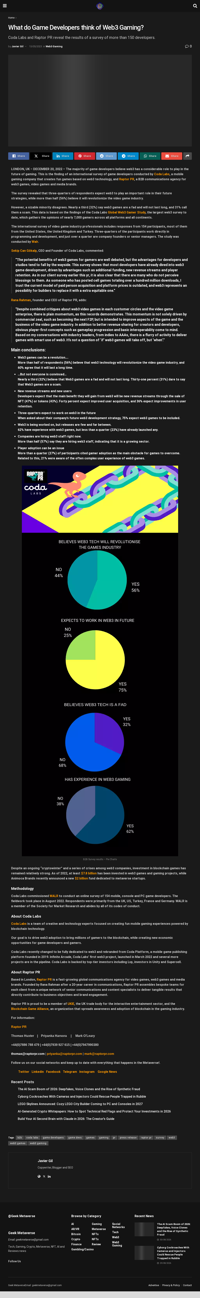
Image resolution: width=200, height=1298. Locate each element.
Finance (76, 1244)
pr (114, 1137)
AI (72, 1224)
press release (128, 1137)
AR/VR (75, 1229)
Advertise (153, 1285)
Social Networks (118, 1225)
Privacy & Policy (171, 1285)
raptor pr (146, 1137)
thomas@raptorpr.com (28, 1053)
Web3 (115, 1237)
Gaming (97, 1224)
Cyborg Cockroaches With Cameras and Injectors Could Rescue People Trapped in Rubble (82, 1096)
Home (11, 17)
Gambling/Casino (82, 1249)
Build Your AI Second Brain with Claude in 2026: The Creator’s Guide (66, 1119)
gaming (104, 1137)
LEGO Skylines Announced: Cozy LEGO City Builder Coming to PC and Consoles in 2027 (80, 1104)
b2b (20, 1137)
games (90, 1137)
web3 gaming (38, 1143)
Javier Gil (17, 46)
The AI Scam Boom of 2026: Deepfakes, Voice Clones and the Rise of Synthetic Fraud (79, 1089)
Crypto (75, 1239)
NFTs (95, 1234)
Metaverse (99, 1229)
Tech (115, 1232)
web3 (172, 1137)
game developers (53, 1137)
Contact (187, 1285)
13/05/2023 (35, 46)
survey (160, 1137)
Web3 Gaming (54, 46)
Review (96, 1244)
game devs (75, 1137)
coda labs (32, 1137)
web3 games (18, 1143)
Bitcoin (76, 1234)
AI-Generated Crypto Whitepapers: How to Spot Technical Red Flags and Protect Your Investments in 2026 (94, 1111)
